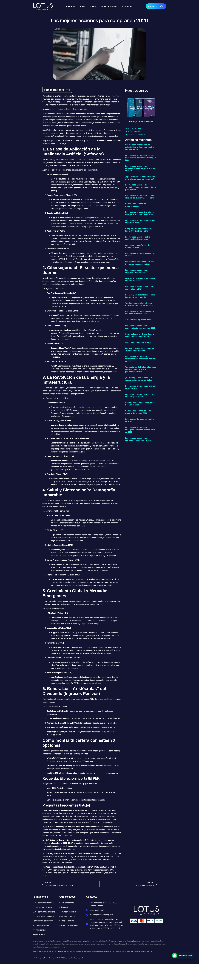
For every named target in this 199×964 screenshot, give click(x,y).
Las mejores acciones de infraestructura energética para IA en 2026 (140, 358)
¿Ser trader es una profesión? (138, 342)
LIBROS (93, 6)
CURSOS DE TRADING (76, 6)
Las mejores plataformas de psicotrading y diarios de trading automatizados (139, 147)
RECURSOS (127, 6)
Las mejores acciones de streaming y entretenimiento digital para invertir (140, 187)
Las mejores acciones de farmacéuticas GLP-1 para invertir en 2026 (140, 168)
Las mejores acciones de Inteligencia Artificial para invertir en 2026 (140, 429)
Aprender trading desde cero (138, 320)
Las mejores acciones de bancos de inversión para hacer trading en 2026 (140, 157)
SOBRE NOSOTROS (109, 6)
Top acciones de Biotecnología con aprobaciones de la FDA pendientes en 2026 (140, 369)
